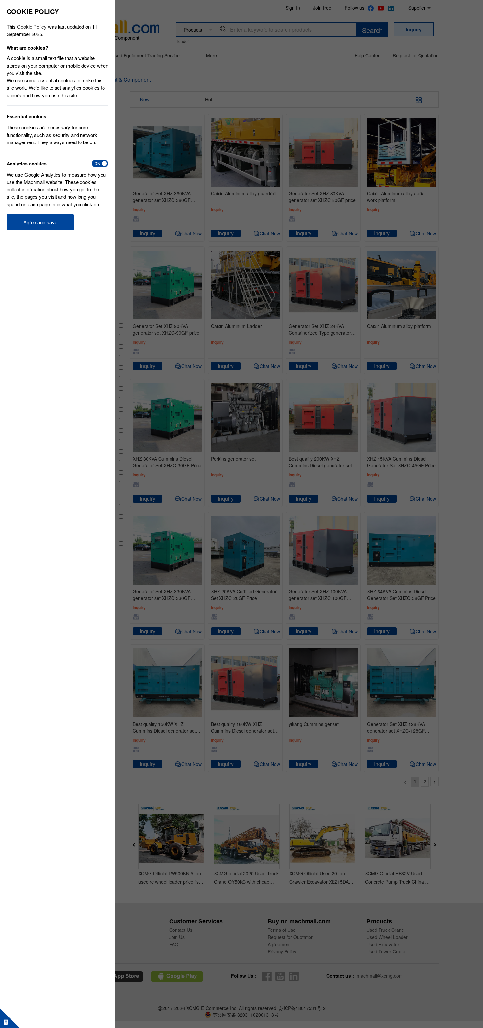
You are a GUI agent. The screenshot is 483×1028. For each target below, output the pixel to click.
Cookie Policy (32, 26)
